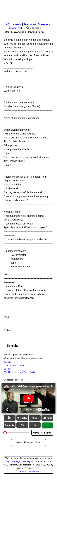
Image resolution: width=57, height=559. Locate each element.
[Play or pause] (10, 418)
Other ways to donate (14, 365)
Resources (29, 24)
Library (12, 28)
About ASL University (29, 472)
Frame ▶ (9, 425)
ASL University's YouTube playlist (19, 372)
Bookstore (44, 24)
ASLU (21, 28)
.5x (34, 425)
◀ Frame (47, 418)
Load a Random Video (28, 442)
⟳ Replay (22, 418)
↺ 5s (34, 418)
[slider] (5, 432)
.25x (22, 425)
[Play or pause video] (28, 398)
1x (47, 425)
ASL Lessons (14, 24)
